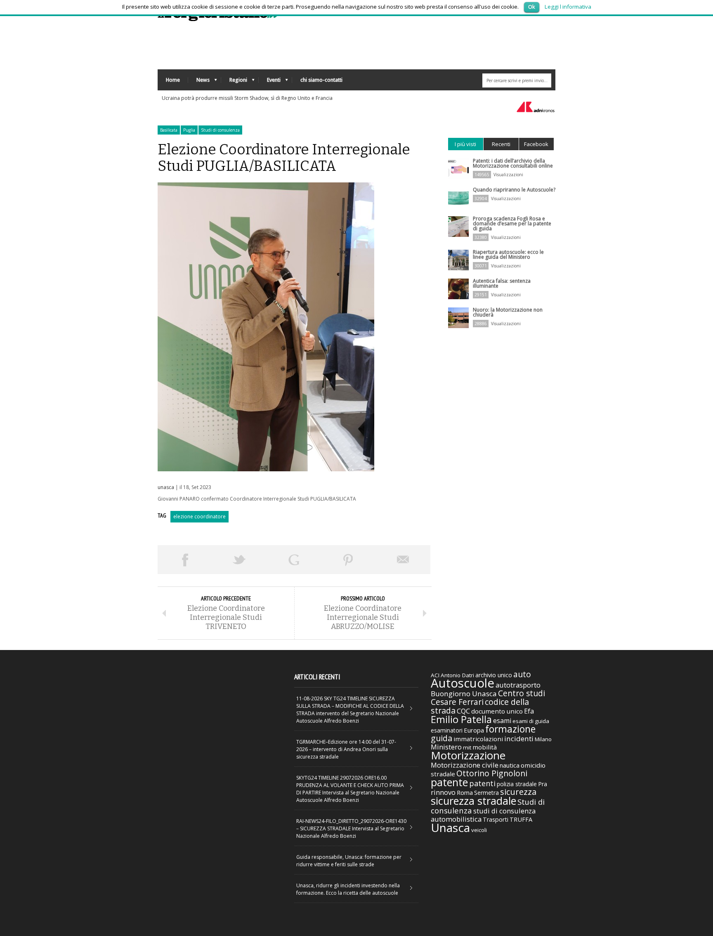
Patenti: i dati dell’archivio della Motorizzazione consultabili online (513, 163)
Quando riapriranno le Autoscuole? (514, 189)
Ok (531, 6)
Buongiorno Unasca (464, 693)
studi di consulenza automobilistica (483, 815)
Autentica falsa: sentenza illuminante (502, 283)
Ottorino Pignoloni (491, 773)
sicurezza (518, 791)
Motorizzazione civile (464, 765)
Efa (529, 711)
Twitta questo (239, 559)
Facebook (536, 144)
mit (467, 747)
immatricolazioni (478, 739)
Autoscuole (462, 683)
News (199, 82)
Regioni (234, 82)
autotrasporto (518, 685)
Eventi (270, 82)
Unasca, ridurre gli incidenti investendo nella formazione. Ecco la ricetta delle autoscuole (348, 889)
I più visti (465, 144)
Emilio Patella (461, 719)
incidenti (519, 738)
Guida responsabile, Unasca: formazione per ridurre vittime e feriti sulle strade (348, 860)
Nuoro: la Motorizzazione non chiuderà (508, 312)
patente (449, 782)
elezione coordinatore (199, 516)
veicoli (479, 830)
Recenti (501, 144)
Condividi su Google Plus (294, 559)
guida (441, 738)
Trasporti (495, 819)
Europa (474, 730)
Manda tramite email (403, 559)
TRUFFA (521, 819)
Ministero (446, 747)
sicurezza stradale (473, 801)
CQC (463, 711)
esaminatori (447, 730)
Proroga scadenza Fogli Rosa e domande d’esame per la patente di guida (512, 223)
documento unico (497, 711)
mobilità (484, 747)
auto (522, 674)
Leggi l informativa (568, 6)
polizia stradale (517, 784)
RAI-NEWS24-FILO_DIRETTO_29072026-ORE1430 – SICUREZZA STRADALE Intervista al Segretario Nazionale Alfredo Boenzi (351, 828)
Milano (543, 739)
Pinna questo (348, 559)
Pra (542, 784)
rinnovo (443, 792)
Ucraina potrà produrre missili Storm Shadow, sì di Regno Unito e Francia (247, 98)
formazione (510, 728)
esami (502, 720)
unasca (166, 487)
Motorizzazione (468, 755)
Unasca (450, 827)
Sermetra (486, 793)
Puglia (189, 130)
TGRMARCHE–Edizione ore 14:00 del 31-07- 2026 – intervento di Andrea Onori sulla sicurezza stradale (346, 749)
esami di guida (530, 721)
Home (173, 80)
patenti (482, 783)
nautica (509, 765)
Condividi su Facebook (185, 559)
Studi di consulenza (220, 130)
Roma (465, 792)
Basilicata (168, 130)
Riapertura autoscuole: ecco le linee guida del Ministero (508, 254)
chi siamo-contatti (321, 80)
